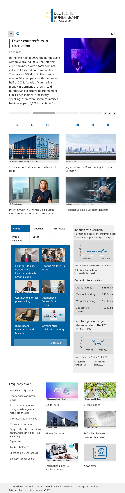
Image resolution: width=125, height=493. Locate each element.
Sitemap (80, 486)
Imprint (39, 486)
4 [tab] (91, 113)
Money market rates (21, 424)
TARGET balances (19, 447)
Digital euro (16, 441)
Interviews (59, 228)
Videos (16, 228)
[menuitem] (11, 34)
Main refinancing (85, 294)
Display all (57, 342)
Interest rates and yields (23, 418)
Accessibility (93, 486)
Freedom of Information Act (60, 486)
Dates (35, 236)
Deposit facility (84, 287)
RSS (48, 490)
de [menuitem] (113, 33)
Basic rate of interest (82, 309)
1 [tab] (20, 113)
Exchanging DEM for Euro (24, 452)
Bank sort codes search (22, 458)
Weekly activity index (21, 390)
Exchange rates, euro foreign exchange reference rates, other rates (25, 409)
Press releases (17, 238)
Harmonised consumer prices (22, 397)
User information (33, 490)
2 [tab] (44, 113)
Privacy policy (15, 490)
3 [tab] (67, 113)
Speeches (37, 228)
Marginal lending (85, 301)
